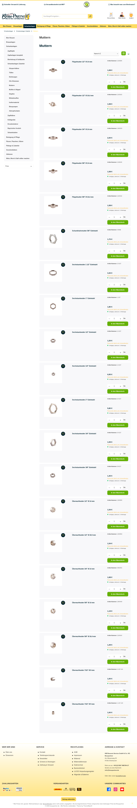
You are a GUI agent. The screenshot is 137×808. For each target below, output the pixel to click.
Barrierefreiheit (79, 768)
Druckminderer (13, 124)
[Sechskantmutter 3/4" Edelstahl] (53, 442)
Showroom (9, 755)
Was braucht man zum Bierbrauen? (122, 4)
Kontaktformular (121, 776)
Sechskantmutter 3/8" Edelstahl (84, 467)
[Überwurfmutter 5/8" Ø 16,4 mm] (53, 645)
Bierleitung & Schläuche (16, 59)
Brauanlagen (10, 42)
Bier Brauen (10, 38)
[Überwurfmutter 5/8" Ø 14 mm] (53, 611)
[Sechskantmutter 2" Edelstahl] (53, 408)
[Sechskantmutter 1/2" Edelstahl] (53, 340)
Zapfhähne (11, 115)
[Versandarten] (67, 789)
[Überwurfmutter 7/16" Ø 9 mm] (53, 712)
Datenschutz (78, 765)
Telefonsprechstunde (47, 755)
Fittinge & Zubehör (12, 146)
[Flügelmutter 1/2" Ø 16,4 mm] (53, 104)
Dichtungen (13, 77)
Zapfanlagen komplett (15, 55)
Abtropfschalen (14, 111)
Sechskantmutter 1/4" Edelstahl (84, 366)
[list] (123, 53)
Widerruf (77, 758)
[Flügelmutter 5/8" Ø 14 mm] (53, 171)
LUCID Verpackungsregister (84, 771)
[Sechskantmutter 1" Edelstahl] (53, 307)
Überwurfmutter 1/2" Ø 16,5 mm (84, 535)
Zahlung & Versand (46, 765)
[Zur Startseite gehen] (16, 16)
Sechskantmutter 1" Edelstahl (83, 298)
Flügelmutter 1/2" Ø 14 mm (82, 62)
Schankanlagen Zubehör (16, 64)
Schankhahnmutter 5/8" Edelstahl (85, 231)
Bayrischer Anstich (14, 128)
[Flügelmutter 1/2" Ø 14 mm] (53, 70)
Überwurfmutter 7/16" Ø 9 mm (83, 704)
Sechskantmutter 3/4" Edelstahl (84, 433)
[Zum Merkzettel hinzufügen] (63, 62)
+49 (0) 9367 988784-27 (121, 765)
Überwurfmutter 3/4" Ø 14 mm (83, 569)
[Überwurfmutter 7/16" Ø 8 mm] (53, 678)
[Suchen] (90, 16)
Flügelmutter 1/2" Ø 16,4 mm (82, 95)
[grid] (128, 53)
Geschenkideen (11, 150)
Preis (7, 166)
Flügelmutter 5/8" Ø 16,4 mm (82, 197)
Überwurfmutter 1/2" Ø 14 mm (83, 501)
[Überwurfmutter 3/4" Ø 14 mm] (53, 577)
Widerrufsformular (80, 762)
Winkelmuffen (14, 98)
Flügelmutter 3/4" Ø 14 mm (82, 129)
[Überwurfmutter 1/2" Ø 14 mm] (53, 509)
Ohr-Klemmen (14, 81)
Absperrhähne (14, 68)
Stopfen (12, 94)
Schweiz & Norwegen (47, 762)
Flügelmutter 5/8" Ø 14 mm (82, 163)
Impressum (78, 755)
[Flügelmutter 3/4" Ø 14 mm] (53, 138)
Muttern (12, 85)
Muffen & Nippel (14, 89)
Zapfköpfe (11, 51)
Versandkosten (47, 804)
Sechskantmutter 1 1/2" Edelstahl (84, 264)
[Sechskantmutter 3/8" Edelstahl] (53, 476)
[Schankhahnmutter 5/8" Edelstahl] (53, 239)
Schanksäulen (12, 132)
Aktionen (9, 154)
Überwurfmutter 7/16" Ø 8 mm (83, 670)
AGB (75, 752)
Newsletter (43, 758)
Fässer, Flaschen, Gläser (14, 141)
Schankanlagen (11, 46)
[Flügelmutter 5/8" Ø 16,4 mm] (53, 205)
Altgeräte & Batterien (81, 774)
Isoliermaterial (14, 102)
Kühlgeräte (11, 120)
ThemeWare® (87, 806)
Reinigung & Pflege (13, 137)
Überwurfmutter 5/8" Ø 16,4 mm (84, 636)
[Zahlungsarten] (13, 789)
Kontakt (42, 752)
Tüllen (11, 72)
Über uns (9, 752)
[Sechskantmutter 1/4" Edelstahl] (53, 374)
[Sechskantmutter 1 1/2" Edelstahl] (53, 273)
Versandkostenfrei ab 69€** (55, 4)
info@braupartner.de (112, 770)
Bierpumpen (13, 106)
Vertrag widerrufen (68, 799)
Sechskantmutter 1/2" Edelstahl (84, 332)
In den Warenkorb (117, 87)
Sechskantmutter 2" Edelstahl (83, 400)
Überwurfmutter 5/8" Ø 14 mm (83, 602)
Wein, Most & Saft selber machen (17, 158)
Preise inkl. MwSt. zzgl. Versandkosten (117, 73)
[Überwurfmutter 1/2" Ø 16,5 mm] (53, 543)
